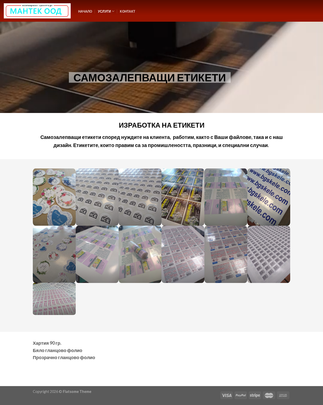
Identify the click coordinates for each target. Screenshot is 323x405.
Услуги (104, 11)
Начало (85, 11)
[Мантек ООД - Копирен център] (37, 11)
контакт (127, 11)
